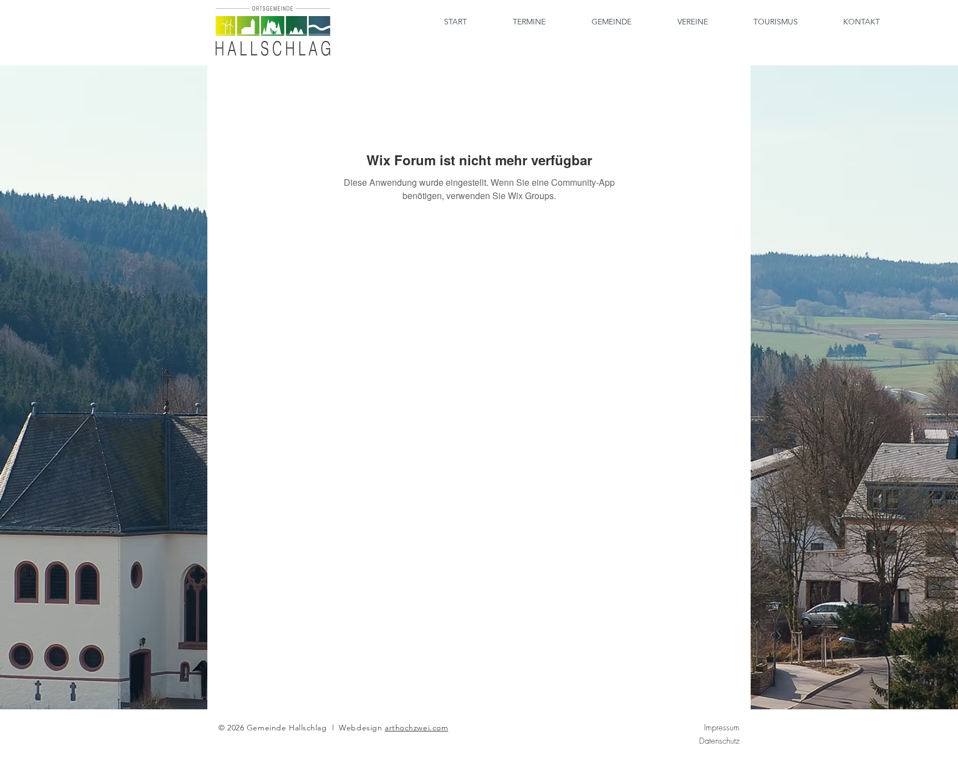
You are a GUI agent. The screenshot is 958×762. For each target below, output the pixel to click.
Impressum (722, 727)
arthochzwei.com (416, 728)
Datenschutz (719, 740)
